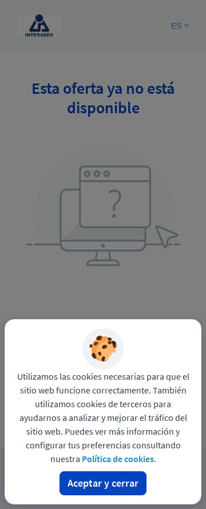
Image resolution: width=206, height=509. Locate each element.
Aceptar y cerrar (103, 483)
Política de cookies (118, 458)
